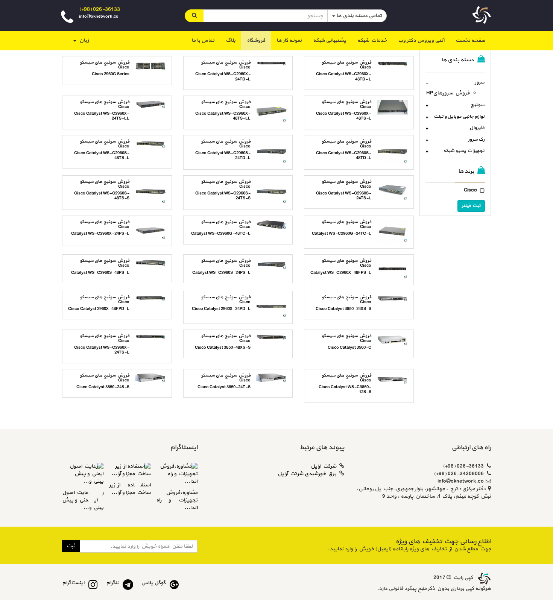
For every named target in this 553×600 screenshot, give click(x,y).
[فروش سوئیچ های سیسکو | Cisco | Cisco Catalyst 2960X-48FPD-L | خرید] (153, 299)
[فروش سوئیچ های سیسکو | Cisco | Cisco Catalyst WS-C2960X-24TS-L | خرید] (153, 338)
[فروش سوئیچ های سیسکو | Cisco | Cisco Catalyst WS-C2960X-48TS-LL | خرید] (274, 112)
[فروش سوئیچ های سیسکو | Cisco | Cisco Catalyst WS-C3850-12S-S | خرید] (395, 380)
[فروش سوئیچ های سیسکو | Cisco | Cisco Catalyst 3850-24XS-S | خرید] (395, 299)
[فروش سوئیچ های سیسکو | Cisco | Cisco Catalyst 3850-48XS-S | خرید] (274, 338)
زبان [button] (83, 40)
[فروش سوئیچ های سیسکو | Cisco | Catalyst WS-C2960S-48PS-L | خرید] (153, 263)
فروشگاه (256, 40)
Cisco (470, 190)
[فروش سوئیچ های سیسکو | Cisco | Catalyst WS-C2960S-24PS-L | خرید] (274, 265)
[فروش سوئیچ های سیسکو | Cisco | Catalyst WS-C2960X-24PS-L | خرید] (153, 231)
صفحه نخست (467, 40)
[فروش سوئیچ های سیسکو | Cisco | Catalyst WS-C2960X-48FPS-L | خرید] (395, 269)
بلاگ (230, 40)
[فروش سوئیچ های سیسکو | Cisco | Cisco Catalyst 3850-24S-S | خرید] (153, 379)
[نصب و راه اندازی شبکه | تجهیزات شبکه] (483, 578)
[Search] (194, 15)
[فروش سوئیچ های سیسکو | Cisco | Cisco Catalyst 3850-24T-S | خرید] (274, 379)
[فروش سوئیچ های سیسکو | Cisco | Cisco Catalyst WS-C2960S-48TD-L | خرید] (395, 152)
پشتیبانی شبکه (329, 40)
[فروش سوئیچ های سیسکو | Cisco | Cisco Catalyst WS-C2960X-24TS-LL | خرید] (153, 105)
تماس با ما (202, 40)
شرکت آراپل (323, 466)
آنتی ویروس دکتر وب (421, 40)
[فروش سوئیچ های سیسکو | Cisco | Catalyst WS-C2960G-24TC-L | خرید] (395, 232)
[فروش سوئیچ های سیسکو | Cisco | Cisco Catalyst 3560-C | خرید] (395, 341)
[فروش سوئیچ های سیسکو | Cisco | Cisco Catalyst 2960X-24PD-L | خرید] (274, 307)
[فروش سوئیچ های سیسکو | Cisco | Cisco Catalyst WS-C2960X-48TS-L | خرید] (395, 108)
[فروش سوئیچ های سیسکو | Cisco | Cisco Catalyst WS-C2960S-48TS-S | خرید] (153, 192)
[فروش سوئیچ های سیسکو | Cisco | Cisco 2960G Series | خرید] (153, 66)
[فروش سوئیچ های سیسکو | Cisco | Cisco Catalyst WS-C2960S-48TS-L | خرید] (153, 145)
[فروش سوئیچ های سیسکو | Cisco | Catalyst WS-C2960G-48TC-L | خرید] (274, 226)
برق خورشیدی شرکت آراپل (307, 474)
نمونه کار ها (289, 40)
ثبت (71, 546)
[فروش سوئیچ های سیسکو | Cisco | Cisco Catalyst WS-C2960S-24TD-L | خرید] (274, 152)
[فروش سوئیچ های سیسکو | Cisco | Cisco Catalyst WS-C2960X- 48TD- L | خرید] (395, 64)
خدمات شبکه (372, 40)
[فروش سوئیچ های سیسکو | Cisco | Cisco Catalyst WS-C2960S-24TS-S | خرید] (274, 192)
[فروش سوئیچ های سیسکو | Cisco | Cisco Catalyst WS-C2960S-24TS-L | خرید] (395, 191)
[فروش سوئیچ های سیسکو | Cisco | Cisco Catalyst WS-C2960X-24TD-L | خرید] (274, 64)
